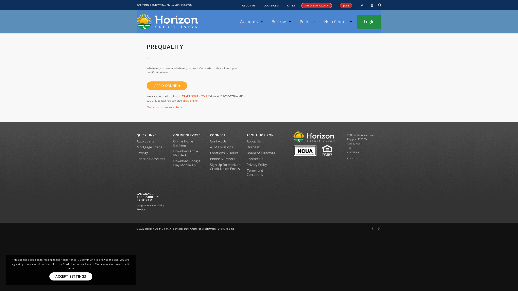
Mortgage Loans (149, 147)
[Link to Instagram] (378, 229)
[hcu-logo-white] (167, 21)
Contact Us (218, 141)
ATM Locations (221, 147)
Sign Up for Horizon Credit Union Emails (225, 166)
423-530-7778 (183, 5)
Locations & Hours (224, 153)
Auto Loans (145, 141)
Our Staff (253, 147)
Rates (291, 5)
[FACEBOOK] (362, 5)
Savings (142, 153)
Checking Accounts (151, 159)
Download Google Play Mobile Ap (186, 163)
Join (346, 5)
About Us (249, 5)
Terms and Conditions (255, 172)
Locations (271, 5)
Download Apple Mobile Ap (185, 153)
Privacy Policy (257, 164)
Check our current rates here (164, 107)
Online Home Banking (183, 143)
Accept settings (70, 276)
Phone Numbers (222, 159)
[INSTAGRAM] (372, 5)
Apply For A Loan (317, 5)
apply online (190, 100)
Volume (230, 228)
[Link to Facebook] (372, 229)
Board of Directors (261, 153)
